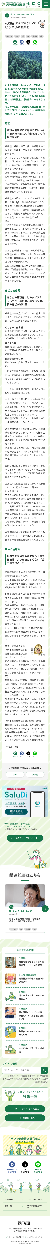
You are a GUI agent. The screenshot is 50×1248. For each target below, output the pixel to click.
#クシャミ (9, 36)
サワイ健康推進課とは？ (34, 1206)
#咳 (23, 36)
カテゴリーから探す (34, 1199)
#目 (28, 36)
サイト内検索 (9, 1063)
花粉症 (28, 929)
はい (15, 774)
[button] (45, 908)
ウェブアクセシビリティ (35, 1237)
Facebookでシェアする (12, 1170)
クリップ (15, 44)
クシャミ (13, 929)
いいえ (35, 774)
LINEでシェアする (38, 1170)
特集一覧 (8, 1205)
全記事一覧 (9, 1199)
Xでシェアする (25, 1170)
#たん (17, 36)
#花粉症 (34, 36)
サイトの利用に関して (16, 1237)
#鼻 (41, 36)
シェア (22, 45)
